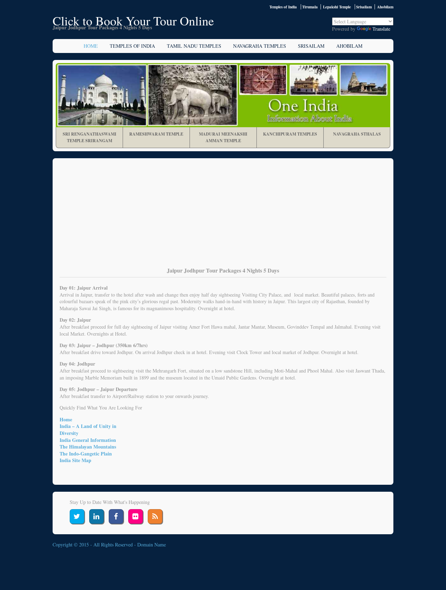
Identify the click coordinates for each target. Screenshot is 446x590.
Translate (381, 28)
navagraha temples (259, 46)
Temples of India (283, 7)
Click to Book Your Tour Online (133, 20)
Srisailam (311, 46)
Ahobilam (349, 46)
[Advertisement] (223, 217)
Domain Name (151, 544)
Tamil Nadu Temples (194, 46)
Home (91, 46)
